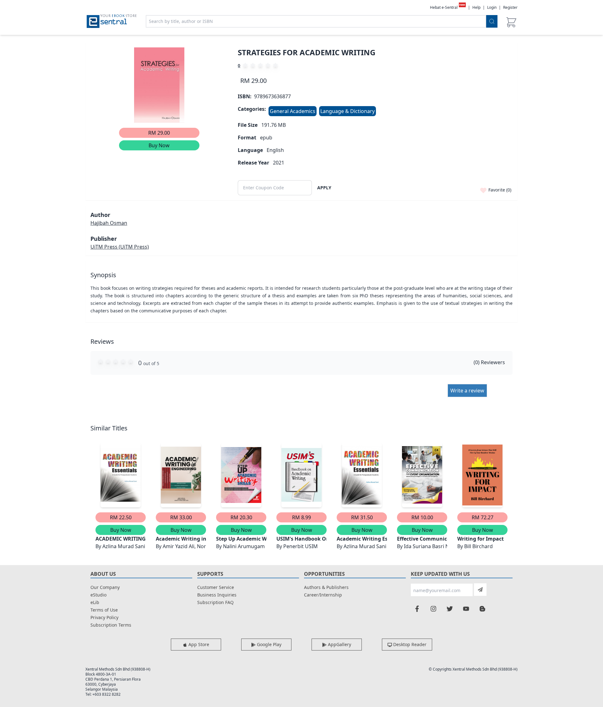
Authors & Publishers (326, 587)
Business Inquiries (216, 595)
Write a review (467, 390)
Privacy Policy (104, 617)
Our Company (105, 587)
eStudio (98, 595)
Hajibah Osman (108, 222)
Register (510, 7)
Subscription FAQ (215, 602)
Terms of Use (104, 610)
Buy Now (159, 145)
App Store (198, 644)
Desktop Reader (409, 644)
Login (492, 7)
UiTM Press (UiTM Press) (119, 246)
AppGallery (339, 644)
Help (476, 7)
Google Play (268, 644)
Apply (324, 188)
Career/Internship (323, 595)
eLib (94, 602)
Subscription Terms (110, 625)
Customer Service (215, 587)
